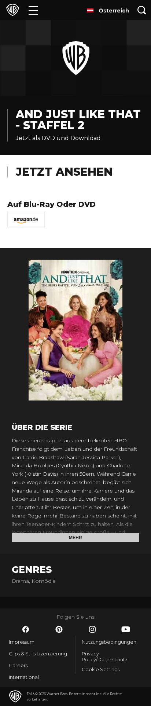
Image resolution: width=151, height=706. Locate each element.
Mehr (75, 537)
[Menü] (33, 10)
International (24, 677)
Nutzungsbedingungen (109, 642)
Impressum (21, 642)
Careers (18, 665)
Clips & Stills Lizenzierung (38, 653)
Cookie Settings (100, 669)
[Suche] (142, 10)
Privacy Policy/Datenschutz (105, 656)
